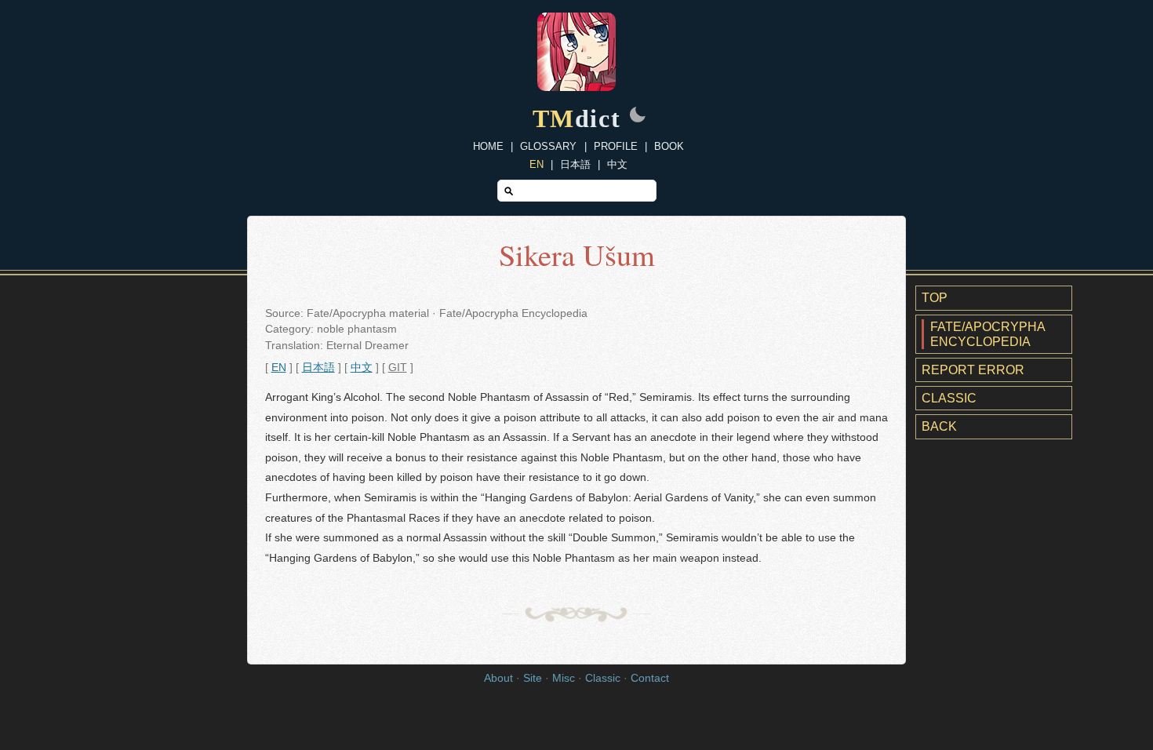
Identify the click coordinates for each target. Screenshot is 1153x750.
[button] (637, 116)
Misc (563, 678)
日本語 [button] (318, 367)
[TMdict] (576, 86)
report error (973, 370)
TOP (934, 297)
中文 (617, 164)
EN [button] (278, 367)
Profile (616, 146)
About (498, 678)
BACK (939, 426)
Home (488, 146)
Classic (949, 398)
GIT (397, 367)
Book (669, 146)
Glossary (548, 146)
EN (536, 164)
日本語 (575, 164)
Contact (650, 678)
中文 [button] (362, 367)
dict (577, 118)
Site (532, 678)
